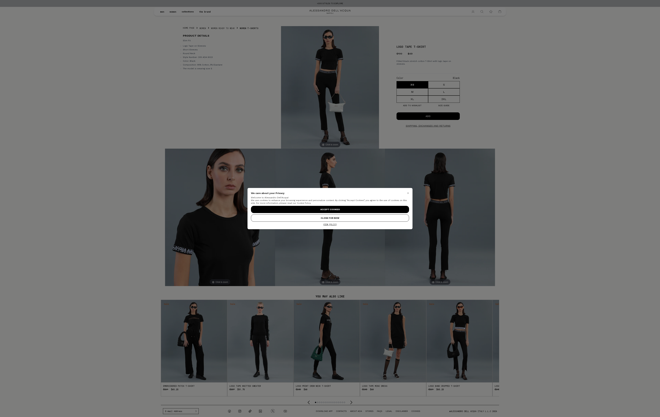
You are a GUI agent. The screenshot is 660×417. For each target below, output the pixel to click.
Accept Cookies (330, 209)
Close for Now (330, 218)
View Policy (330, 224)
